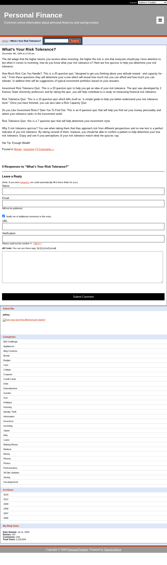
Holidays (7, 402)
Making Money (10, 444)
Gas (5, 398)
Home (5, 41)
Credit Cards (9, 379)
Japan (6, 430)
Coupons (7, 374)
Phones (7, 458)
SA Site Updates (11, 472)
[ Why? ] (37, 243)
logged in (24, 182)
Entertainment (10, 388)
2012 (5, 499)
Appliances (8, 346)
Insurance (8, 421)
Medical (7, 449)
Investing (7, 426)
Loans (6, 440)
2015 (5, 494)
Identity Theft (9, 412)
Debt (5, 383)
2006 (5, 518)
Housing (7, 407)
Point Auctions (10, 468)
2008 (5, 508)
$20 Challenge (10, 341)
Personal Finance (77, 549)
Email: (6, 198)
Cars (5, 365)
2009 (5, 504)
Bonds (6, 355)
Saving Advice (112, 549)
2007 (5, 513)
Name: (6, 185)
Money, (18, 149)
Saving (6, 477)
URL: (5, 221)
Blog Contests (10, 351)
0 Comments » (45, 149)
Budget (6, 360)
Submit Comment (83, 296)
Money (6, 454)
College (7, 369)
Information (8, 416)
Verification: (9, 233)
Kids (5, 435)
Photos (6, 463)
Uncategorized (10, 482)
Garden (7, 393)
